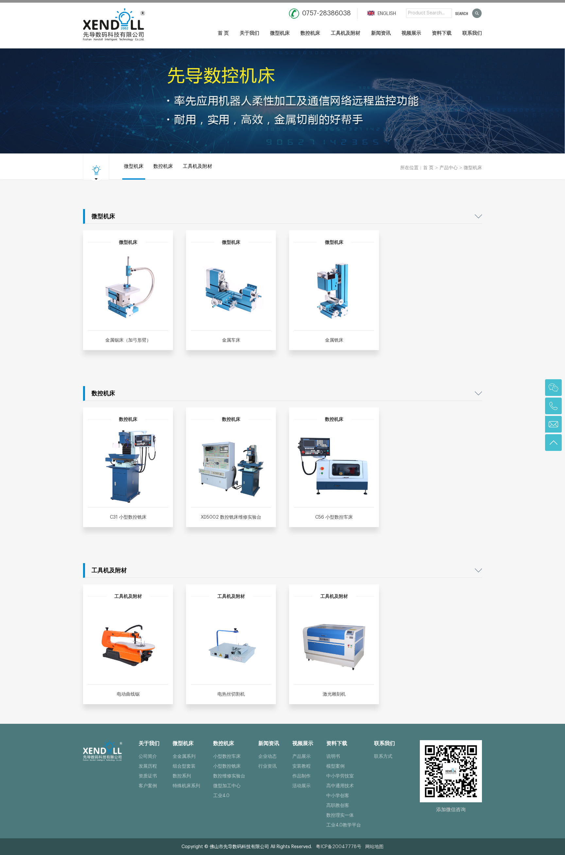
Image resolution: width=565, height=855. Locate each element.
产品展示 (301, 756)
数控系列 (182, 776)
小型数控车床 (227, 756)
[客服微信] (553, 387)
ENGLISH (386, 13)
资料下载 (442, 33)
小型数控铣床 (227, 766)
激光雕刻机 (334, 694)
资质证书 (148, 776)
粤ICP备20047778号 (338, 847)
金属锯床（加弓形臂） (128, 340)
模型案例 (335, 766)
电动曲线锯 (128, 694)
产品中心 (448, 168)
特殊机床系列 (186, 786)
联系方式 (383, 756)
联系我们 (472, 33)
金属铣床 (334, 340)
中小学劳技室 (340, 776)
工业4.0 (221, 795)
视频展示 (411, 33)
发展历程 (148, 766)
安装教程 (301, 766)
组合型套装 (184, 766)
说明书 (333, 756)
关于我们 (249, 33)
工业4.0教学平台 (343, 825)
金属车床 (231, 340)
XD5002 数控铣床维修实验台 (231, 517)
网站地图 (374, 847)
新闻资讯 (381, 33)
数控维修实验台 (229, 776)
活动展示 (301, 786)
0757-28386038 (326, 13)
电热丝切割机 (231, 694)
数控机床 (310, 33)
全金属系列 (184, 756)
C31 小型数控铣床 (128, 517)
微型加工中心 (227, 786)
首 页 (223, 33)
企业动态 (267, 756)
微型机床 (280, 33)
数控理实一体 (340, 815)
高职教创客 (337, 805)
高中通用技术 (340, 786)
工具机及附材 (345, 33)
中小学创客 (337, 795)
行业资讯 (267, 766)
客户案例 (148, 786)
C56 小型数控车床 (334, 517)
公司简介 (148, 756)
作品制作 (301, 776)
